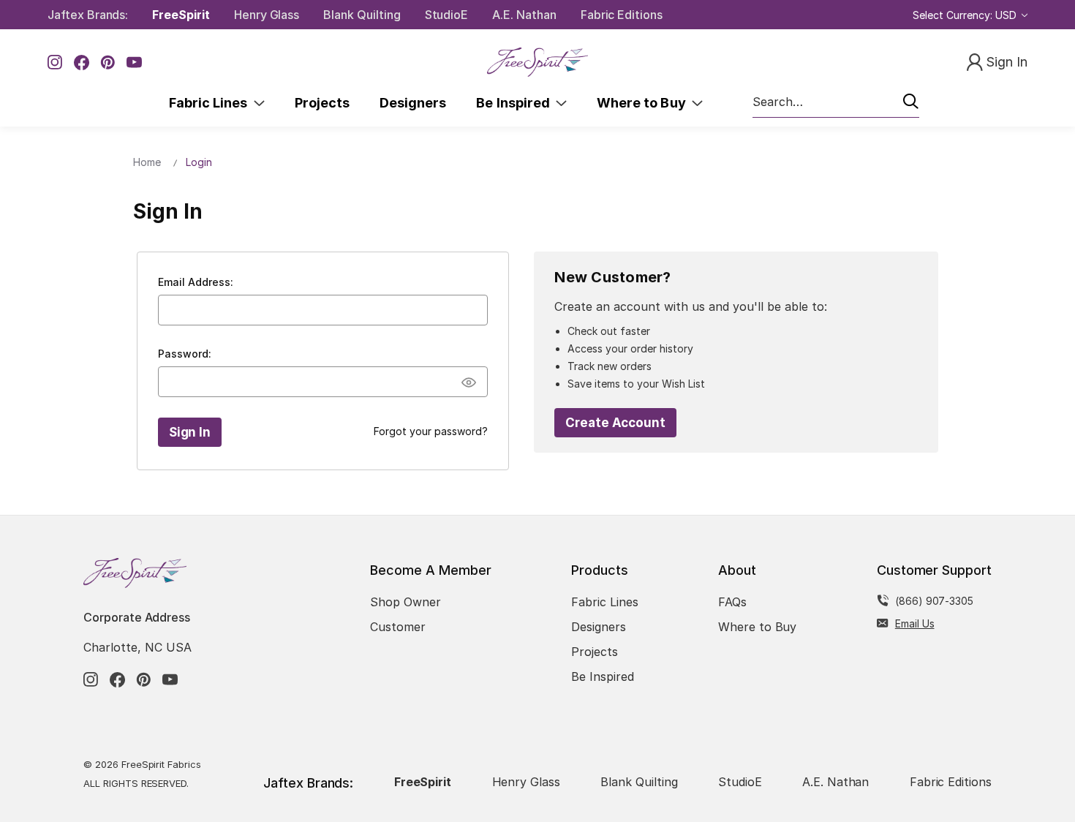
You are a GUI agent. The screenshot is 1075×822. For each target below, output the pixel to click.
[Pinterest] (108, 62)
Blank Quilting (361, 14)
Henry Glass (266, 14)
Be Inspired (516, 102)
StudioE (447, 14)
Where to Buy (644, 102)
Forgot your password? (431, 431)
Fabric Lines (211, 102)
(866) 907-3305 (934, 601)
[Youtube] (134, 62)
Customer (398, 626)
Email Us (915, 623)
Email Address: (195, 282)
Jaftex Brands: (88, 14)
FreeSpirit (181, 14)
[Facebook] (81, 62)
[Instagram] (55, 62)
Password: (184, 353)
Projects (322, 102)
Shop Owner (405, 602)
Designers (413, 102)
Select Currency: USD (966, 15)
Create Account (615, 422)
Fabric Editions (622, 14)
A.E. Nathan (524, 14)
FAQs (732, 602)
